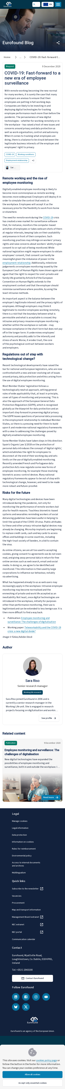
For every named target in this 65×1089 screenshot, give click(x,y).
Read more (51, 798)
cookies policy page (46, 1060)
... (20, 57)
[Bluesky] (16, 1007)
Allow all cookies (32, 1074)
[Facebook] (26, 997)
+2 (33, 160)
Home (7, 57)
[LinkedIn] (16, 997)
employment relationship (17, 263)
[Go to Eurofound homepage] (12, 4)
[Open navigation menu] (58, 4)
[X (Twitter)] (26, 1007)
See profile (46, 718)
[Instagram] (36, 997)
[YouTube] (46, 997)
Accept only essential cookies (32, 1083)
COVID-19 (48, 217)
